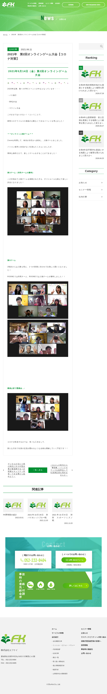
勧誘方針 (56, 669)
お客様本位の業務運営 (60, 673)
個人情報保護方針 (59, 665)
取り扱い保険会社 (59, 661)
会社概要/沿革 (57, 641)
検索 (101, 46)
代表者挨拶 (56, 649)
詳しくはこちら (75, 586)
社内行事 (13, 49)
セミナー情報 (49, 3)
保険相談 (40, 3)
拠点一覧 (56, 657)
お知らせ (83, 183)
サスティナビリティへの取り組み (93, 637)
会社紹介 (57, 3)
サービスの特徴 (32, 3)
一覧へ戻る (38, 470)
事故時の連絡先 (32, 6)
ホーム (5, 34)
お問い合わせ (42, 6)
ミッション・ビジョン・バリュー (64, 645)
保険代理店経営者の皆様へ (93, 5)
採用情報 (70, 5)
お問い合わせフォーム (76, 560)
